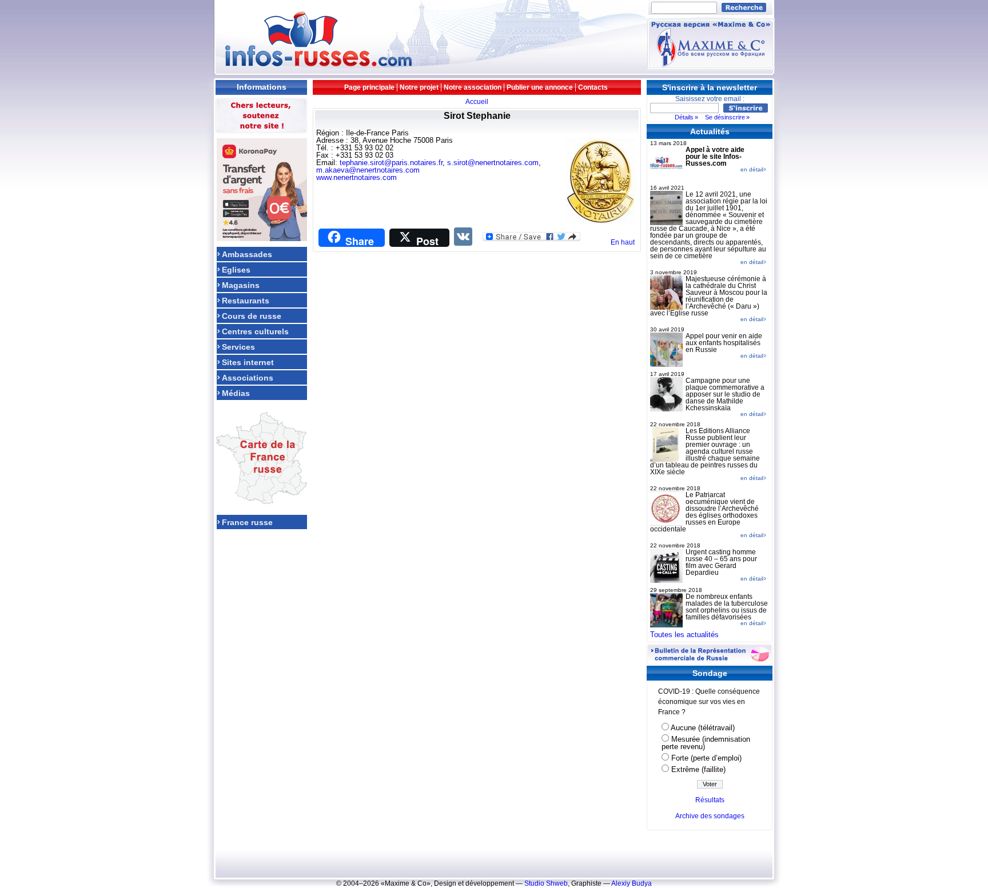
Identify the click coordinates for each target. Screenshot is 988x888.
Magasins (241, 285)
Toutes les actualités (684, 634)
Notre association (472, 87)
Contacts (593, 87)
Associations (247, 377)
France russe (247, 522)
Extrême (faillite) (698, 769)
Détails (684, 117)
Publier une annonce (540, 87)
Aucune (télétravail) (703, 727)
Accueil (476, 101)
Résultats (709, 800)
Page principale (369, 87)
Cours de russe (251, 315)
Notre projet (419, 87)
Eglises (236, 269)
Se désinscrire (725, 117)
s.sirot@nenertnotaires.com (493, 162)
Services (238, 346)
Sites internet (248, 362)
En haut (623, 242)
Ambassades (247, 254)
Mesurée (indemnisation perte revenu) (706, 743)
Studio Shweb (546, 883)
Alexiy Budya (631, 883)
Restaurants (245, 300)
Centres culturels (255, 331)
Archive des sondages (709, 816)
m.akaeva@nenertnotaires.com (368, 170)
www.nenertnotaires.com (356, 177)
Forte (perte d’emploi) (706, 758)
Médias (236, 393)
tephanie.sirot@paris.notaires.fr (391, 162)
